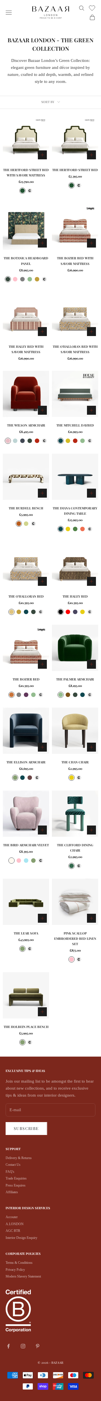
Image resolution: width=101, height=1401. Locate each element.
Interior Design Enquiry (21, 1238)
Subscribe (26, 1128)
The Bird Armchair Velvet (26, 845)
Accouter (12, 1217)
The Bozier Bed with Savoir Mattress (75, 260)
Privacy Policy (15, 1270)
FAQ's (10, 1172)
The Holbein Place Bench (26, 1027)
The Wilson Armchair (26, 425)
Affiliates (12, 1192)
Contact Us (13, 1165)
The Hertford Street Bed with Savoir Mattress (26, 172)
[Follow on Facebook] (8, 1346)
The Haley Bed (75, 596)
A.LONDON (15, 1224)
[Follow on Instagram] (23, 1346)
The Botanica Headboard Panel (26, 260)
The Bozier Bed (26, 679)
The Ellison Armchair (25, 762)
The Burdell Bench (26, 508)
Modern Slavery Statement (23, 1276)
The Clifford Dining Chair (75, 847)
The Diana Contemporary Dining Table (75, 511)
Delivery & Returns (19, 1158)
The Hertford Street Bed (75, 170)
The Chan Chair (75, 762)
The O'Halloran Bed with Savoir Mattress (75, 349)
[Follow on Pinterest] (37, 1346)
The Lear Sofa (26, 933)
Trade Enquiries (16, 1178)
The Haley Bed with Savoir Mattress (26, 349)
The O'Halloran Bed (26, 596)
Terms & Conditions (19, 1263)
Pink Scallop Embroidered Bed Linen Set (75, 938)
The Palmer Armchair (75, 679)
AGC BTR (13, 1231)
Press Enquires (16, 1185)
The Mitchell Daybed (75, 425)
